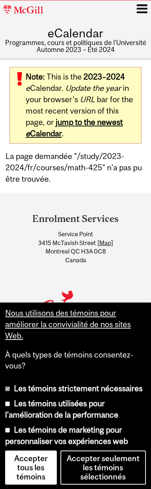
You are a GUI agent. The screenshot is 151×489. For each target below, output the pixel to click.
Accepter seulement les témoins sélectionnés (103, 467)
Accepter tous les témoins (31, 467)
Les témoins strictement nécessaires (78, 387)
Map (105, 243)
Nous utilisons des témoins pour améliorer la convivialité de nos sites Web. (68, 324)
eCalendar (75, 33)
